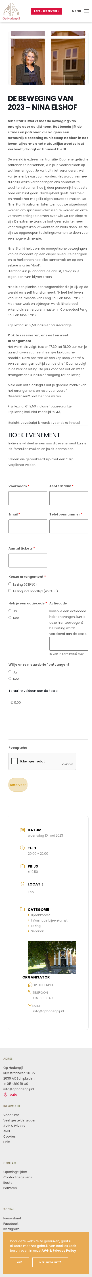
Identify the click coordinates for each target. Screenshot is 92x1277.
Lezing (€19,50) (25, 584)
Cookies (9, 1136)
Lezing (36, 926)
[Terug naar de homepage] (11, 11)
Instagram (11, 1229)
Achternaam (61, 486)
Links (6, 1142)
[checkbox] (9, 583)
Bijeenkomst (40, 915)
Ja (15, 611)
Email (14, 514)
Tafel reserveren (47, 11)
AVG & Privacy (14, 1125)
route (12, 1094)
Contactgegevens (17, 1177)
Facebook (11, 1223)
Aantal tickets (21, 548)
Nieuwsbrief (12, 1218)
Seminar (37, 931)
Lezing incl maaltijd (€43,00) (35, 591)
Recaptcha (17, 747)
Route (8, 1182)
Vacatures (11, 1115)
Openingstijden (15, 1172)
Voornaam (18, 486)
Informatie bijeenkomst (49, 920)
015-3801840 (43, 998)
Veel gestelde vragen (19, 1120)
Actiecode (58, 603)
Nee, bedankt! (50, 1262)
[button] (80, 11)
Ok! (19, 1262)
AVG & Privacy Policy (59, 1250)
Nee (16, 618)
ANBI (6, 1131)
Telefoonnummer (65, 514)
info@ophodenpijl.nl (48, 1011)
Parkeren (10, 1188)
